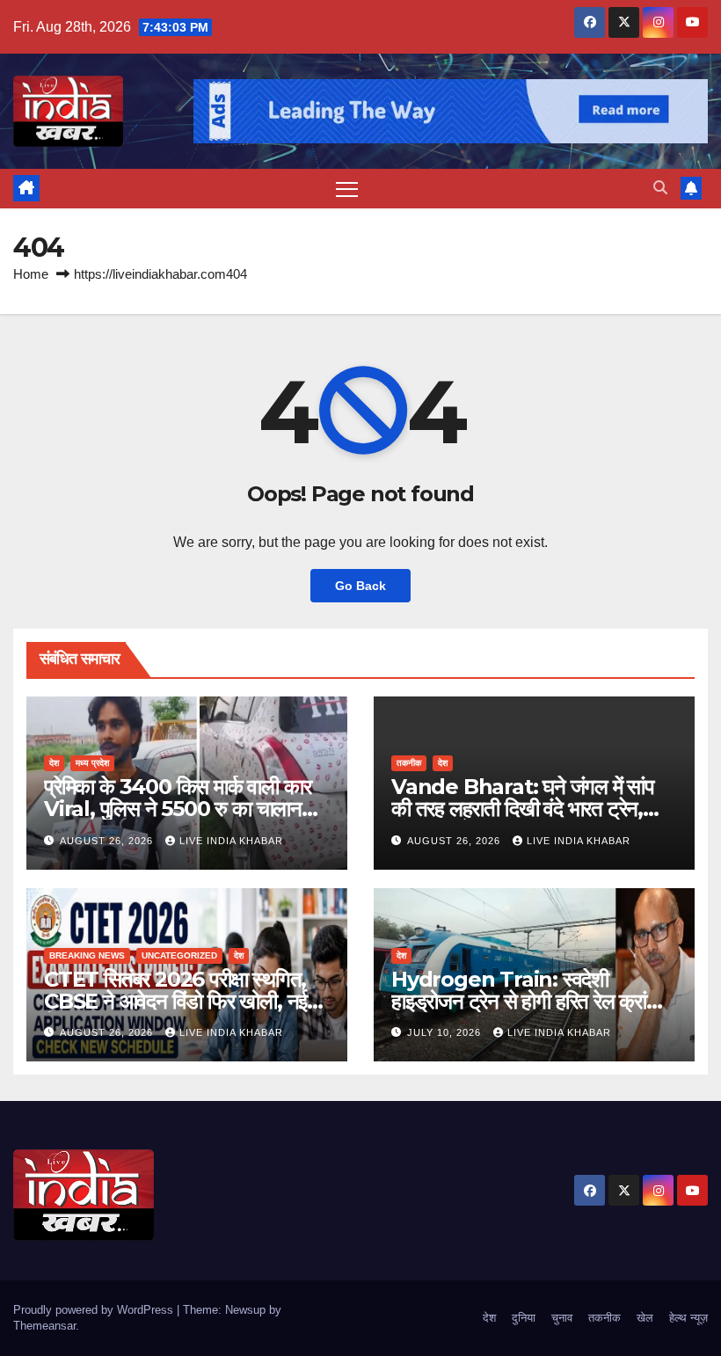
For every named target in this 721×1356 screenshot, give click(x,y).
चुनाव (561, 1317)
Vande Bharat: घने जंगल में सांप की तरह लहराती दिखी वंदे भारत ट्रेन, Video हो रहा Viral (522, 808)
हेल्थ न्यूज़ (688, 1317)
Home (30, 273)
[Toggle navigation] (346, 188)
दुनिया (523, 1317)
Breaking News (87, 955)
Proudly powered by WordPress (95, 1309)
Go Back (360, 586)
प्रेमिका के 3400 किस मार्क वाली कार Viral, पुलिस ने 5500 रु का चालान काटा (177, 808)
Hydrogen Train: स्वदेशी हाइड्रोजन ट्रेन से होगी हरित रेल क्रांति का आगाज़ (526, 1001)
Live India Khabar (231, 840)
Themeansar (44, 1325)
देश (54, 763)
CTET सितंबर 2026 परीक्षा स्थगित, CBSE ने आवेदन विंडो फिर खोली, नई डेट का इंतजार (175, 1001)
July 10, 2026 (445, 1032)
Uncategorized (179, 955)
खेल (645, 1317)
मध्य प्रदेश (92, 763)
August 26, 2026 (108, 840)
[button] (660, 187)
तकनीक (409, 763)
